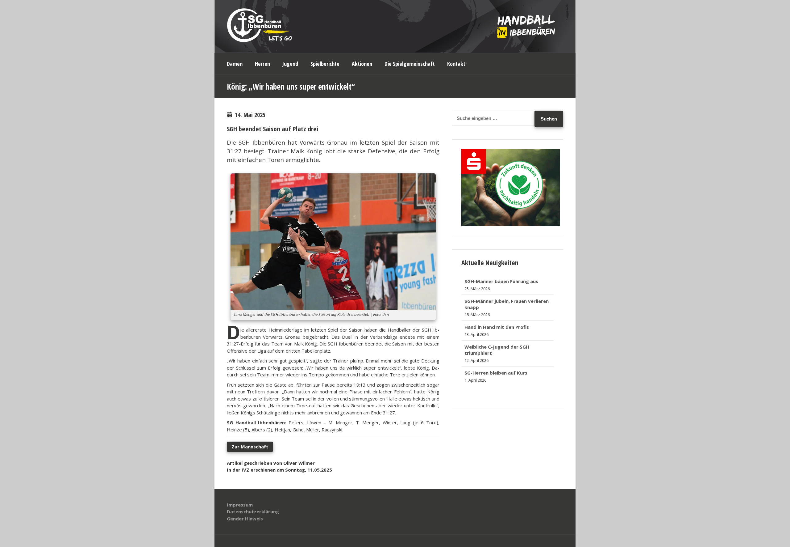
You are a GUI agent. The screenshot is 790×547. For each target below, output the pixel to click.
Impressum (240, 505)
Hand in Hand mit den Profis (496, 307)
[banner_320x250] (510, 224)
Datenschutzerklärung (253, 511)
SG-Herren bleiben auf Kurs (495, 353)
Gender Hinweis (245, 518)
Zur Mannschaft (249, 446)
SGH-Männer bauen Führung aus (501, 373)
